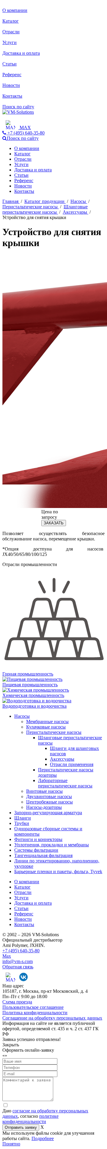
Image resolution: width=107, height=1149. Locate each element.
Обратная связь (17, 966)
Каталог (10, 21)
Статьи (9, 63)
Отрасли (11, 31)
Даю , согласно (45, 1116)
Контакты (12, 96)
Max (6, 956)
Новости (11, 85)
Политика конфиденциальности (34, 1012)
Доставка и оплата (21, 53)
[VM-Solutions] (18, 112)
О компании (14, 10)
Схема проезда (17, 1001)
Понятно (11, 1143)
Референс (11, 74)
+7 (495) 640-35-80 (21, 950)
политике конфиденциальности (30, 1119)
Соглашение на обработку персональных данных (52, 1017)
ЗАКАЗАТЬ (54, 523)
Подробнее (43, 1138)
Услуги (9, 42)
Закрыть (10, 1044)
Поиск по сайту (18, 106)
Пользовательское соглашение (33, 1007)
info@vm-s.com (17, 961)
